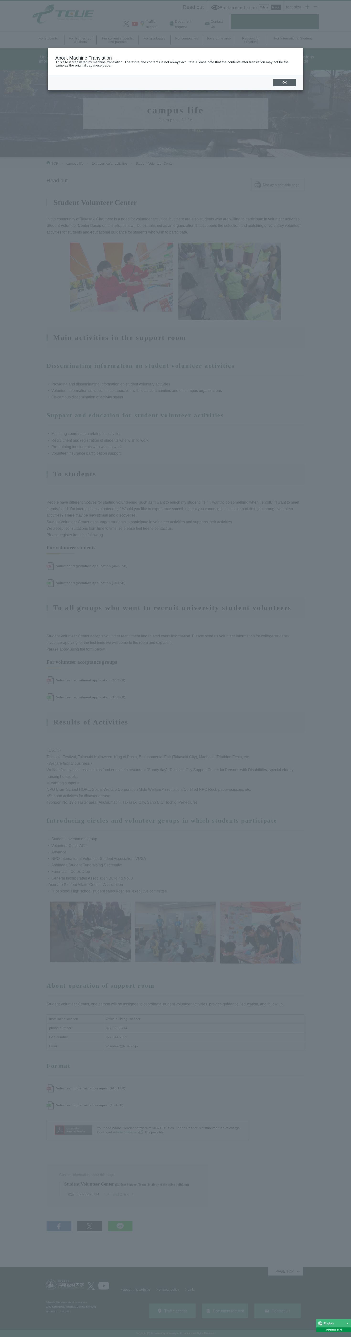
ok (284, 82)
